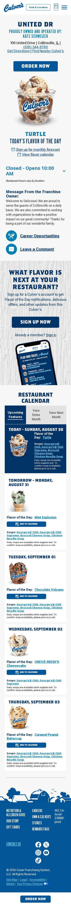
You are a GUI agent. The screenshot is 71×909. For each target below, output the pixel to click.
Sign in (51, 335)
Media (10, 883)
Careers (37, 810)
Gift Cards (13, 827)
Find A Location (38, 7)
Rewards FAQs (40, 829)
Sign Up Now (35, 322)
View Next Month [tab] (56, 415)
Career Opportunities (39, 236)
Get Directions (18, 51)
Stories (37, 823)
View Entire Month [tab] (36, 415)
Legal (23, 879)
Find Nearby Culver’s (48, 51)
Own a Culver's (41, 816)
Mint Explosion (45, 517)
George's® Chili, (28, 532)
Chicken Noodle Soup (48, 456)
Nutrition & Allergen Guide (15, 812)
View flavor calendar (38, 154)
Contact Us (13, 844)
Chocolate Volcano (49, 590)
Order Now (35, 66)
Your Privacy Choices (30, 883)
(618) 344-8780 (35, 47)
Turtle (47, 437)
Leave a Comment (37, 249)
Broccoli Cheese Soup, (46, 451)
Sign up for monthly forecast (38, 149)
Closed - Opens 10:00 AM (30, 171)
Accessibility (37, 879)
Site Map (11, 879)
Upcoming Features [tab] (15, 415)
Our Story (12, 821)
